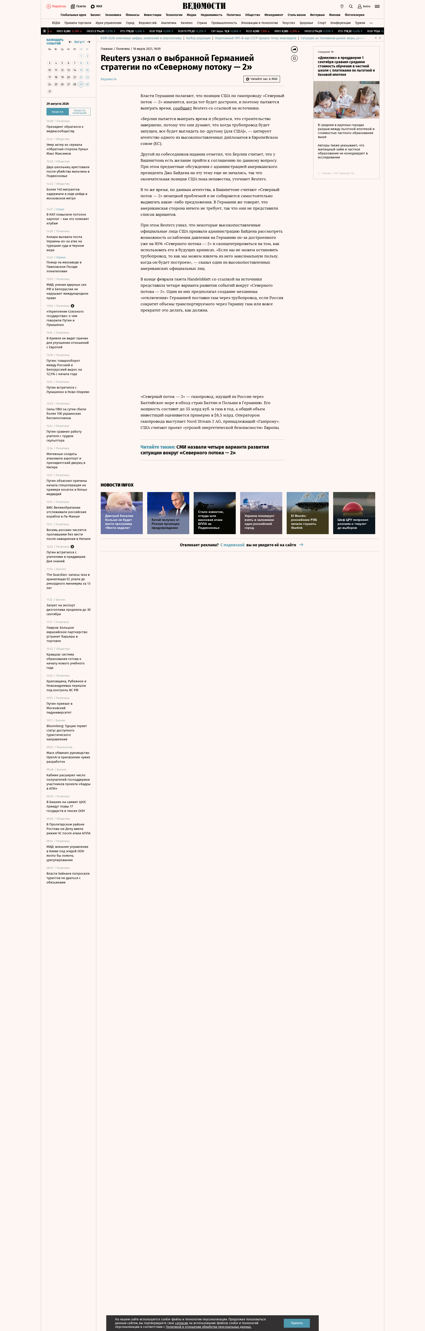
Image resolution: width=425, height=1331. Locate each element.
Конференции (340, 23)
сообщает (182, 108)
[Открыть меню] (377, 6)
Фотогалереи (354, 15)
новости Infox (117, 485)
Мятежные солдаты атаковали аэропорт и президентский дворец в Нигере (65, 460)
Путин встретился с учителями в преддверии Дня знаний (65, 556)
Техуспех (288, 23)
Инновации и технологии (259, 23)
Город (130, 23)
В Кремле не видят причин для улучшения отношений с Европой (67, 342)
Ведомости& (148, 23)
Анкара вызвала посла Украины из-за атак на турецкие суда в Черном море (65, 243)
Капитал (187, 23)
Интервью (317, 15)
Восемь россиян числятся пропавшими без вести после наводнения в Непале (68, 534)
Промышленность (224, 23)
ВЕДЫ (56, 23)
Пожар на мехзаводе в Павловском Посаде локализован (63, 266)
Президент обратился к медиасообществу (64, 129)
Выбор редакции (198, 38)
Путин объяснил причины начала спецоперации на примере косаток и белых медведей (66, 487)
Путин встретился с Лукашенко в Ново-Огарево (67, 389)
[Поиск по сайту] (351, 6)
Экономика (113, 15)
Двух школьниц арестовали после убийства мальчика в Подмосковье (67, 171)
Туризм (360, 23)
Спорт (322, 23)
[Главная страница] (204, 6)
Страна (202, 23)
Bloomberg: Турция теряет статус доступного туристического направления (66, 732)
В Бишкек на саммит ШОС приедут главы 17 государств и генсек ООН (66, 806)
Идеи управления (109, 23)
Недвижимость (211, 15)
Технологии (174, 15)
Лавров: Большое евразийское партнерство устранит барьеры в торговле (66, 634)
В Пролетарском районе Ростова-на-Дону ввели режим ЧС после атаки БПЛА (68, 828)
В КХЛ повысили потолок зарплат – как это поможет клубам (67, 218)
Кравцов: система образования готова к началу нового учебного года (65, 661)
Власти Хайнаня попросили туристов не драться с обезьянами (68, 878)
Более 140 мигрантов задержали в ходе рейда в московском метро (66, 193)
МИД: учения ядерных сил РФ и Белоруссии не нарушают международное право (67, 291)
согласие (181, 1323)
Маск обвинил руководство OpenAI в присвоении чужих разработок (68, 757)
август (79, 42)
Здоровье (306, 23)
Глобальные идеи (73, 15)
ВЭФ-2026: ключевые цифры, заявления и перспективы (141, 38)
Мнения (334, 15)
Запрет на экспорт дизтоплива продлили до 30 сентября (68, 609)
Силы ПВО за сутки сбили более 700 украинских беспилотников (66, 413)
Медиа (191, 15)
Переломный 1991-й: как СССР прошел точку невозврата (255, 38)
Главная (107, 49)
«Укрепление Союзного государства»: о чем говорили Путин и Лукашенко (65, 318)
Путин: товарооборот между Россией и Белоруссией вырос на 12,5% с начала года (64, 367)
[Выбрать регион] (342, 6)
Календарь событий (54, 41)
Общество (252, 15)
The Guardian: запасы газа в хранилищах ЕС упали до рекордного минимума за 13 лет (68, 581)
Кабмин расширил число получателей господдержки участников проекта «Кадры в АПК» (68, 781)
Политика (234, 15)
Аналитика (168, 23)
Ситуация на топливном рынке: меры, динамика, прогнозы (343, 38)
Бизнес (96, 15)
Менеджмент (274, 15)
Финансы (132, 15)
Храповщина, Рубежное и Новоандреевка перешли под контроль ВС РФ (66, 685)
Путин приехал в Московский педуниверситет (59, 708)
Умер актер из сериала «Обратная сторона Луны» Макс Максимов (67, 149)
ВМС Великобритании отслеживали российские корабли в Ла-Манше (66, 512)
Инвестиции (152, 15)
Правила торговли (77, 23)
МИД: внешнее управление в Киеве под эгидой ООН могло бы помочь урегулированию (67, 853)
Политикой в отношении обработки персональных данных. (208, 1327)
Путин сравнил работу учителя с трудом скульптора (63, 436)
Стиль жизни (297, 15)
